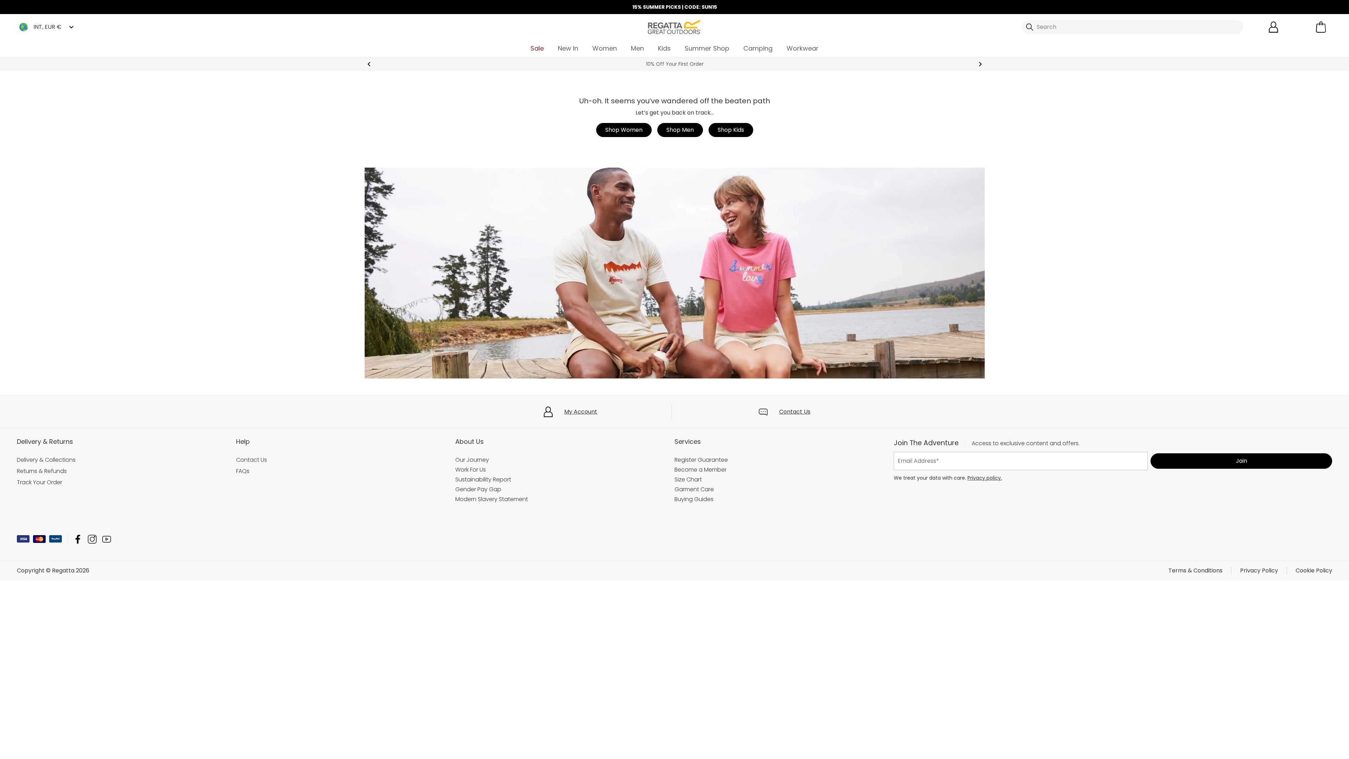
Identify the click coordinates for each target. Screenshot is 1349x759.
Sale (537, 48)
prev (369, 64)
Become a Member (700, 470)
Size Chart (688, 479)
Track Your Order (39, 482)
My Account (580, 412)
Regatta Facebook (77, 539)
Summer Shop (707, 48)
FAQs (242, 471)
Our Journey (472, 460)
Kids (664, 48)
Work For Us (470, 470)
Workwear (803, 48)
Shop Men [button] (680, 130)
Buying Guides (693, 499)
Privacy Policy (1259, 570)
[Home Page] (674, 26)
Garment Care (694, 489)
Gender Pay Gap (478, 489)
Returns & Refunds (42, 471)
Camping (758, 48)
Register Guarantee (701, 460)
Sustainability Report (483, 479)
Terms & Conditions (1195, 570)
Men (637, 48)
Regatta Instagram (92, 539)
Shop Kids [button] (731, 130)
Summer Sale (674, 63)
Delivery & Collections (46, 460)
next (980, 64)
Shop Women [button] (624, 130)
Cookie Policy (1314, 570)
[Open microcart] (1321, 27)
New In (568, 48)
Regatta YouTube (106, 539)
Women (604, 48)
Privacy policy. (984, 477)
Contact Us (794, 412)
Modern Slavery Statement (491, 499)
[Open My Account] (1273, 27)
